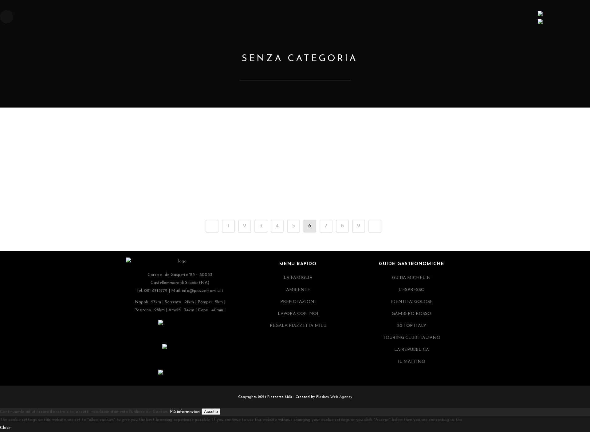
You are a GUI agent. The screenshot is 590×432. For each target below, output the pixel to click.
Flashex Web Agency (334, 397)
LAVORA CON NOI (298, 314)
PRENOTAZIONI (298, 302)
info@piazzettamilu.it (202, 291)
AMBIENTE (298, 290)
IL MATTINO (411, 361)
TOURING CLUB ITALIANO (411, 338)
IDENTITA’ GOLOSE (412, 302)
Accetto (211, 411)
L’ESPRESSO (412, 290)
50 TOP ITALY (411, 326)
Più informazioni (185, 412)
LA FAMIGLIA (298, 278)
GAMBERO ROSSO (411, 314)
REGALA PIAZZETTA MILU (298, 326)
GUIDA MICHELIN (411, 278)
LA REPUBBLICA (411, 350)
